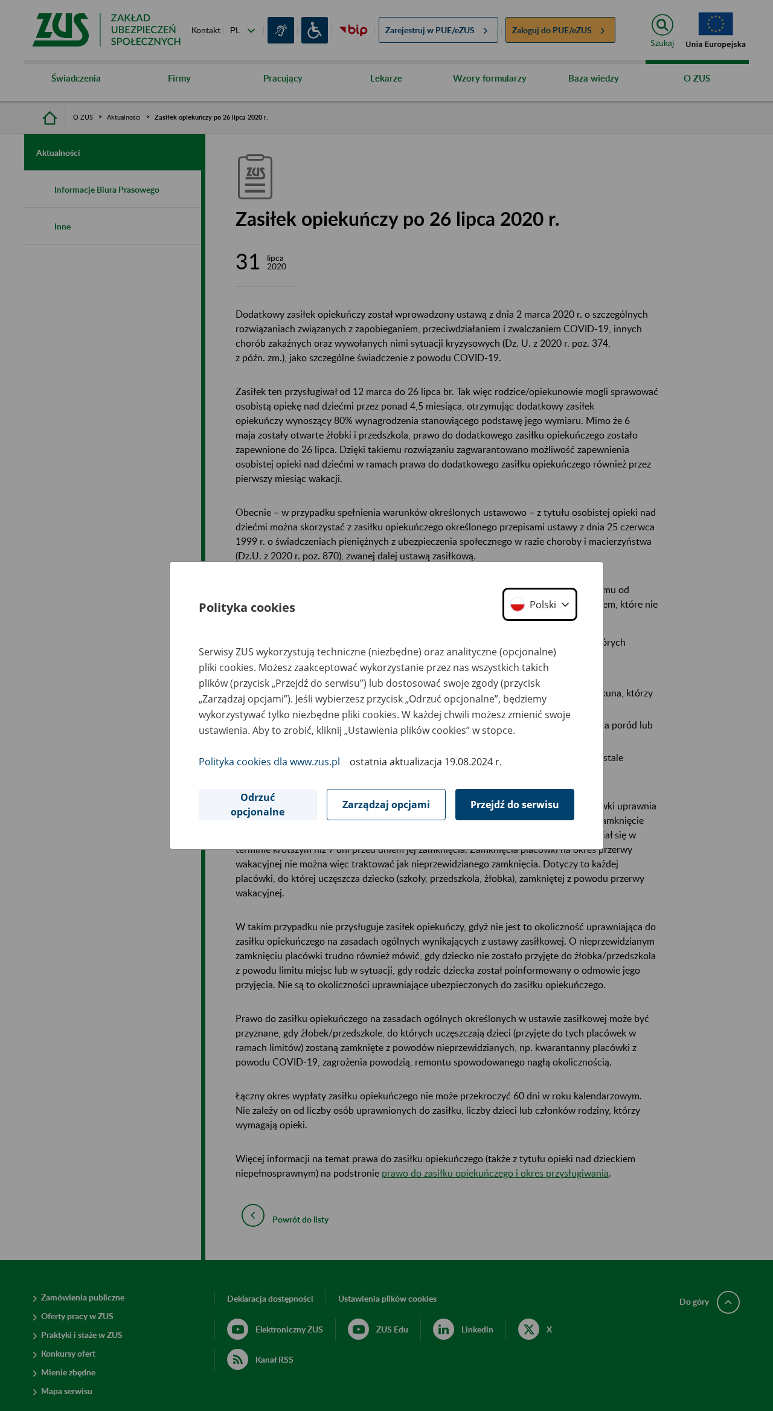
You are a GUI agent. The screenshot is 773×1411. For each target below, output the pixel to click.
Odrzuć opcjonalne (257, 804)
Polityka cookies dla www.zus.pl (269, 761)
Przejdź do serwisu (514, 804)
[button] (539, 604)
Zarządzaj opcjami (386, 804)
